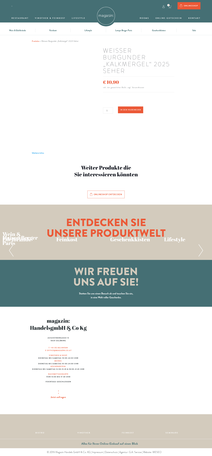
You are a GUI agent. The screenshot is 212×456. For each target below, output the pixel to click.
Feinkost (53, 30)
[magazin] (106, 14)
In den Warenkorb (130, 109)
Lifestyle (88, 30)
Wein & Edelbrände (17, 30)
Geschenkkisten (159, 30)
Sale (194, 30)
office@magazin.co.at (59, 350)
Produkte (36, 41)
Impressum (97, 452)
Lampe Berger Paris (123, 30)
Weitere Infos (38, 153)
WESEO (157, 452)
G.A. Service (135, 452)
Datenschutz (111, 452)
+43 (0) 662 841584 (59, 347)
